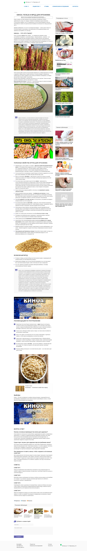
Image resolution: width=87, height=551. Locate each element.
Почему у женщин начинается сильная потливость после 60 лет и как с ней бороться (64, 143)
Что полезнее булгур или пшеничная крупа (48, 516)
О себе (25, 6)
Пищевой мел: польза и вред (61, 46)
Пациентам (36, 6)
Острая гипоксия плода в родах (62, 116)
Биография (19, 544)
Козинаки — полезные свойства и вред (36, 387)
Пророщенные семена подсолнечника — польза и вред (38, 516)
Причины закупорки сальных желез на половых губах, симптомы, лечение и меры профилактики (64, 205)
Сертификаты (20, 545)
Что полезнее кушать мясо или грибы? (28, 516)
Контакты (75, 6)
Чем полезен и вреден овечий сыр (18, 516)
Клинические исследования (61, 6)
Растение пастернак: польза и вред (63, 103)
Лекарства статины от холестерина (63, 33)
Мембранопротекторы (60, 60)
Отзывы (46, 6)
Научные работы (20, 547)
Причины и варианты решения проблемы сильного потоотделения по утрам (63, 174)
